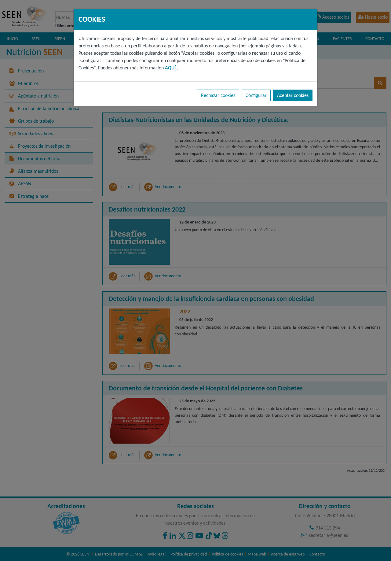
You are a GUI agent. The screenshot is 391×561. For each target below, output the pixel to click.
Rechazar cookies (218, 95)
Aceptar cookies (293, 95)
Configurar (256, 95)
